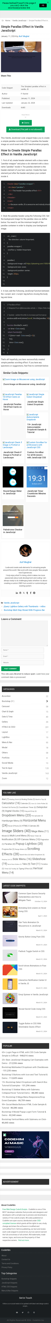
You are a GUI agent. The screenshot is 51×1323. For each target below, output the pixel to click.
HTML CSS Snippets (9, 1287)
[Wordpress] (20, 593)
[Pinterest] (34, 593)
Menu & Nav (7, 742)
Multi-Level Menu (20, 835)
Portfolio (6, 758)
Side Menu (22, 859)
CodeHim (37, 1320)
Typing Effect (26, 869)
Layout (5, 732)
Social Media (7, 763)
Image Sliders (16, 831)
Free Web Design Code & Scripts (15, 1209)
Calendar (26, 803)
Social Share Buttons (15, 864)
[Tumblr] (27, 593)
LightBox (6, 737)
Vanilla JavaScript (11, 603)
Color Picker (42, 803)
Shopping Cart (7, 859)
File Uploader (37, 816)
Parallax (10, 844)
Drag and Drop (30, 811)
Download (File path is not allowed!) (26, 129)
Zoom (4, 778)
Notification (9, 839)
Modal (4, 747)
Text (35, 863)
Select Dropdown (37, 855)
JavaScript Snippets (9, 1283)
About (4, 1256)
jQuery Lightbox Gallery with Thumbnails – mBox (24, 606)
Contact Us (6, 1259)
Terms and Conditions (10, 1263)
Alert (5, 799)
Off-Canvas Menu (28, 839)
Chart (33, 803)
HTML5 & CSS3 (8, 727)
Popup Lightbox (29, 843)
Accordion (6, 696)
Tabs (26, 864)
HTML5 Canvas (30, 826)
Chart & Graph (7, 711)
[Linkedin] (17, 593)
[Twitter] (24, 593)
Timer (8, 869)
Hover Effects (14, 826)
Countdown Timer (27, 807)
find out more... (24, 1240)
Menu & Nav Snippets (10, 1291)
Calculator (11, 803)
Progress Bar (8, 849)
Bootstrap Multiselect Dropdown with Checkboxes (25, 1067)
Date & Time (7, 716)
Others (5, 752)
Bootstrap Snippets (9, 1279)
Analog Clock (15, 799)
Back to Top (41, 799)
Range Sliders (21, 849)
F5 (42, 5)
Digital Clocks (14, 811)
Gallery (5, 722)
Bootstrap (6, 701)
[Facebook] (31, 593)
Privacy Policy (7, 1267)
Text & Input (7, 768)
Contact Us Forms (10, 807)
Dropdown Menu (16, 815)
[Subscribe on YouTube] (17, 1312)
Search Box (25, 855)
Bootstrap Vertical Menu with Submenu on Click (24, 1119)
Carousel (6, 706)
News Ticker (35, 836)
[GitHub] (28, 1312)
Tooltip (14, 869)
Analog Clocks (28, 799)
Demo (26, 123)
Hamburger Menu (12, 820)
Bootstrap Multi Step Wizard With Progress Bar (24, 610)
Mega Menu (40, 831)
